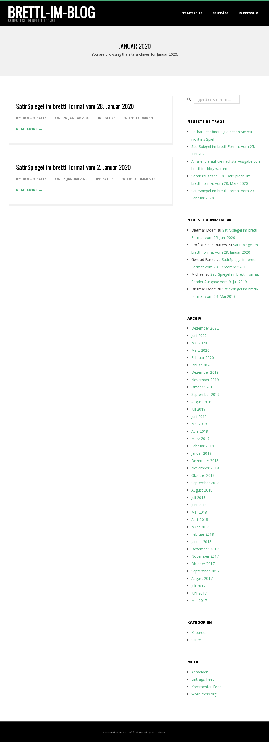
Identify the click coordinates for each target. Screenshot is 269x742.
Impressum (248, 13)
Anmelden (199, 671)
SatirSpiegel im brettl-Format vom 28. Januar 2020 (75, 106)
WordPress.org (203, 694)
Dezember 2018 (205, 460)
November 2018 (205, 467)
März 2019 (200, 438)
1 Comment (145, 118)
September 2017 (205, 571)
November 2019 (205, 379)
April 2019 (199, 431)
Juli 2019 (198, 409)
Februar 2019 (202, 445)
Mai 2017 (199, 600)
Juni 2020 (199, 335)
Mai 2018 (199, 512)
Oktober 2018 (203, 475)
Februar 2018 (202, 534)
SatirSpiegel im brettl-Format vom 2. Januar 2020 (73, 167)
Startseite (192, 13)
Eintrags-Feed (203, 679)
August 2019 (202, 401)
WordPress (158, 732)
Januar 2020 (201, 364)
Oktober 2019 (203, 387)
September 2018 (205, 482)
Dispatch (128, 732)
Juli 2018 (198, 497)
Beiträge (221, 13)
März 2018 (200, 526)
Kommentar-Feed (206, 686)
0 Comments (144, 179)
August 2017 (202, 578)
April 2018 (199, 519)
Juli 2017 (198, 585)
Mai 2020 (199, 342)
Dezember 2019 (205, 372)
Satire (109, 118)
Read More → (29, 128)
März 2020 (200, 350)
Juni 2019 (199, 416)
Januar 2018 (201, 541)
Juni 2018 (199, 504)
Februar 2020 (202, 357)
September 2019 (205, 394)
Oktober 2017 (203, 563)
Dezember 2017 (205, 548)
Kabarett (198, 632)
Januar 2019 (201, 453)
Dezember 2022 (205, 328)
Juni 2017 (199, 593)
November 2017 (205, 556)
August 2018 (202, 490)
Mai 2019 (199, 423)
